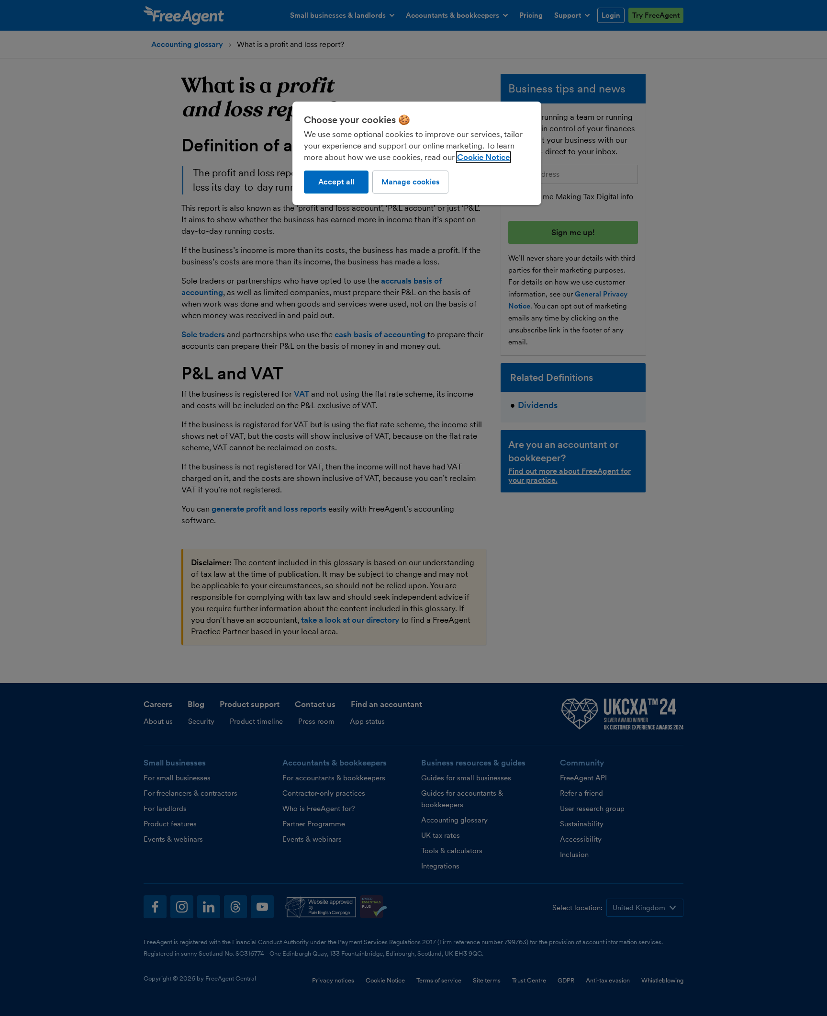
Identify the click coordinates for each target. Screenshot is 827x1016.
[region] (416, 153)
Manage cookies (410, 181)
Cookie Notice (483, 157)
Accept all (336, 181)
